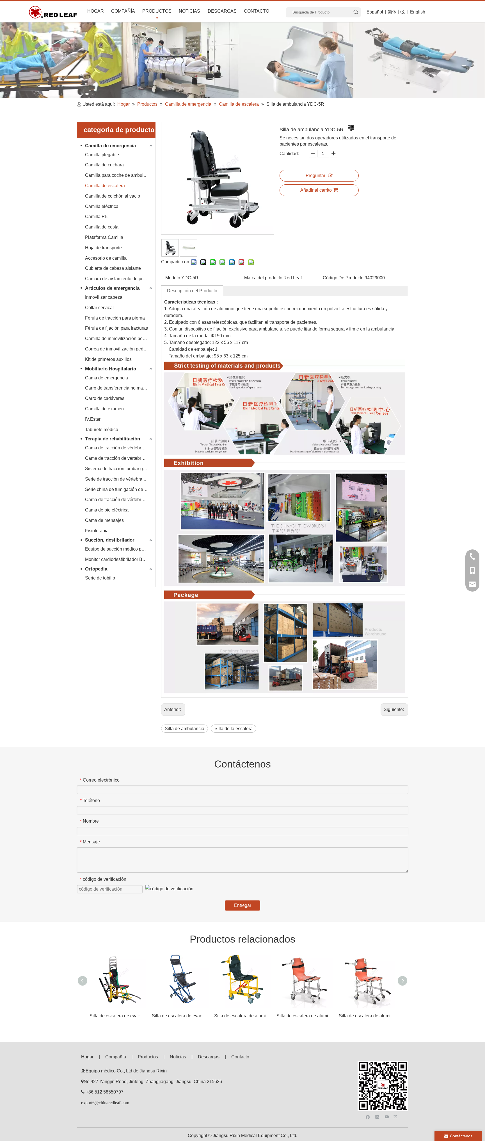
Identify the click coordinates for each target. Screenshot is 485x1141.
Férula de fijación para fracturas (116, 328)
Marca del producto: (263, 277)
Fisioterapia (97, 530)
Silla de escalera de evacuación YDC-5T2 (118, 1015)
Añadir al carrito (316, 190)
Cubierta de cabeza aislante (113, 268)
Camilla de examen (104, 408)
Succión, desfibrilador (109, 540)
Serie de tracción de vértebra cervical (119, 479)
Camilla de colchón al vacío (112, 196)
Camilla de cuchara (104, 164)
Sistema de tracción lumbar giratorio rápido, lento (119, 468)
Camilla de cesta (101, 227)
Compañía (115, 1056)
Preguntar (315, 175)
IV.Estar (92, 419)
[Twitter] (396, 1116)
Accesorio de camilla (106, 258)
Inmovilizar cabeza (103, 297)
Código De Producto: (344, 277)
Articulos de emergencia (112, 288)
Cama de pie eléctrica (107, 510)
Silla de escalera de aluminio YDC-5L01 (367, 1015)
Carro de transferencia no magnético (119, 388)
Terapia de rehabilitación (112, 439)
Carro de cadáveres (104, 398)
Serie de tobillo (100, 578)
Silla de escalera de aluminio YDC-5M (242, 1015)
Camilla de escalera (105, 185)
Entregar (242, 905)
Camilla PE (96, 216)
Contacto (240, 1056)
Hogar (87, 1056)
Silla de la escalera (233, 728)
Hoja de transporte (103, 247)
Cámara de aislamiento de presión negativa (119, 278)
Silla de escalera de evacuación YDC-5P (180, 1015)
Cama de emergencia (106, 377)
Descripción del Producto (192, 290)
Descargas (208, 1056)
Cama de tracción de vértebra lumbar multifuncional (119, 499)
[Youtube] (386, 1116)
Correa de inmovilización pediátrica (119, 349)
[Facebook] (367, 1116)
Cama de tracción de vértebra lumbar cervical (119, 447)
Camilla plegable (102, 154)
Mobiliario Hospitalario (110, 369)
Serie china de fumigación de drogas (119, 489)
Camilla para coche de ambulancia (119, 175)
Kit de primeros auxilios (108, 359)
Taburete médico (101, 429)
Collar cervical (99, 307)
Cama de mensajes (104, 520)
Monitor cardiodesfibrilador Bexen (118, 559)
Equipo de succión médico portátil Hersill (119, 549)
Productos (148, 1056)
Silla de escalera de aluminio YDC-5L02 (304, 1015)
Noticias (178, 1056)
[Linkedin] (377, 1116)
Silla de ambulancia (184, 728)
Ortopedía (96, 569)
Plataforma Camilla (104, 237)
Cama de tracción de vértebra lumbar (119, 458)
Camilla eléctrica (101, 206)
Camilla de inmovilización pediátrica (119, 338)
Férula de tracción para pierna (115, 318)
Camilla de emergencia (110, 145)
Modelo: (173, 277)
